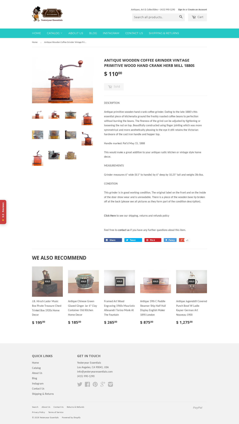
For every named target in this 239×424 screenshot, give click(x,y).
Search (35, 407)
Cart (200, 17)
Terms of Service (55, 412)
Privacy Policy (38, 412)
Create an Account (197, 10)
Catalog (53, 33)
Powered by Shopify (71, 417)
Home (36, 33)
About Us (75, 33)
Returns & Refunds (75, 407)
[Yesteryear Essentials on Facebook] (87, 385)
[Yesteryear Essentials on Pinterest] (95, 385)
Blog (93, 33)
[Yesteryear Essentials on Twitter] (79, 385)
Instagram (111, 33)
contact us (123, 230)
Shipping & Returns (164, 33)
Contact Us (134, 33)
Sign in (181, 10)
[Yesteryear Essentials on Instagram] (110, 385)
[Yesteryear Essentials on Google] (103, 385)
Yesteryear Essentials (49, 417)
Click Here (110, 215)
